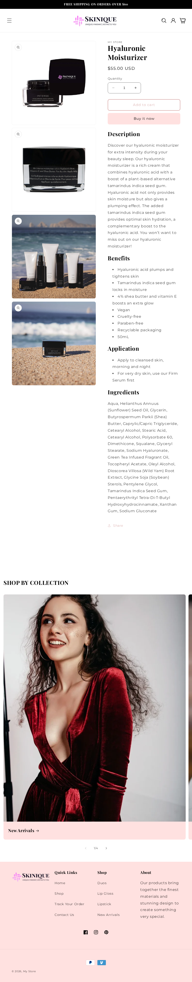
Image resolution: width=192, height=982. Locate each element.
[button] (9, 21)
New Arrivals (21, 830)
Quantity (115, 78)
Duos (102, 883)
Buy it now (144, 118)
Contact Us (64, 915)
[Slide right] (106, 848)
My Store (29, 971)
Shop (59, 893)
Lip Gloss (105, 893)
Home (60, 883)
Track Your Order (70, 904)
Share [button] (118, 525)
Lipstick (104, 904)
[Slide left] (86, 848)
